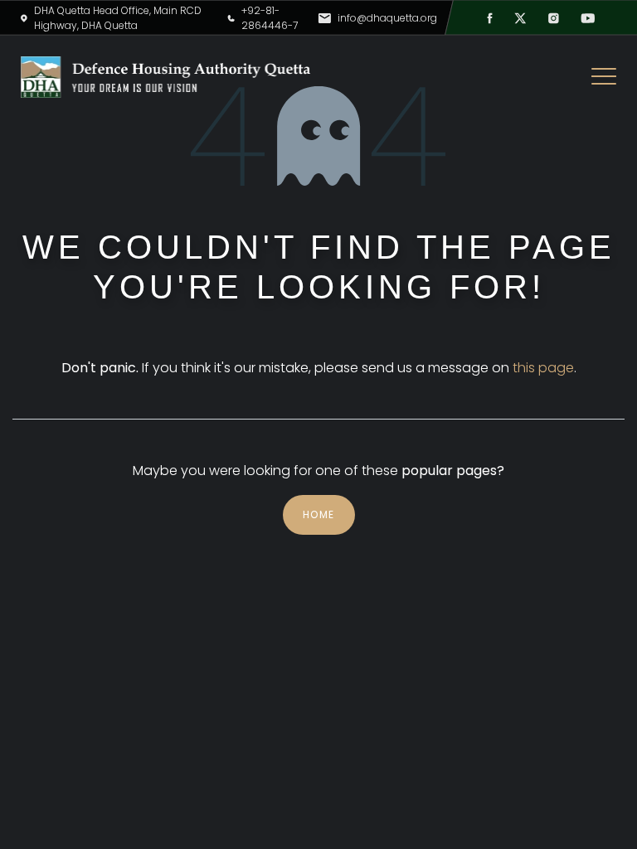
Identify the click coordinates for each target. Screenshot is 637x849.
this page (543, 367)
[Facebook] (490, 17)
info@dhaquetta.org (387, 18)
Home (319, 514)
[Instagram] (553, 17)
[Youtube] (588, 17)
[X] (520, 17)
